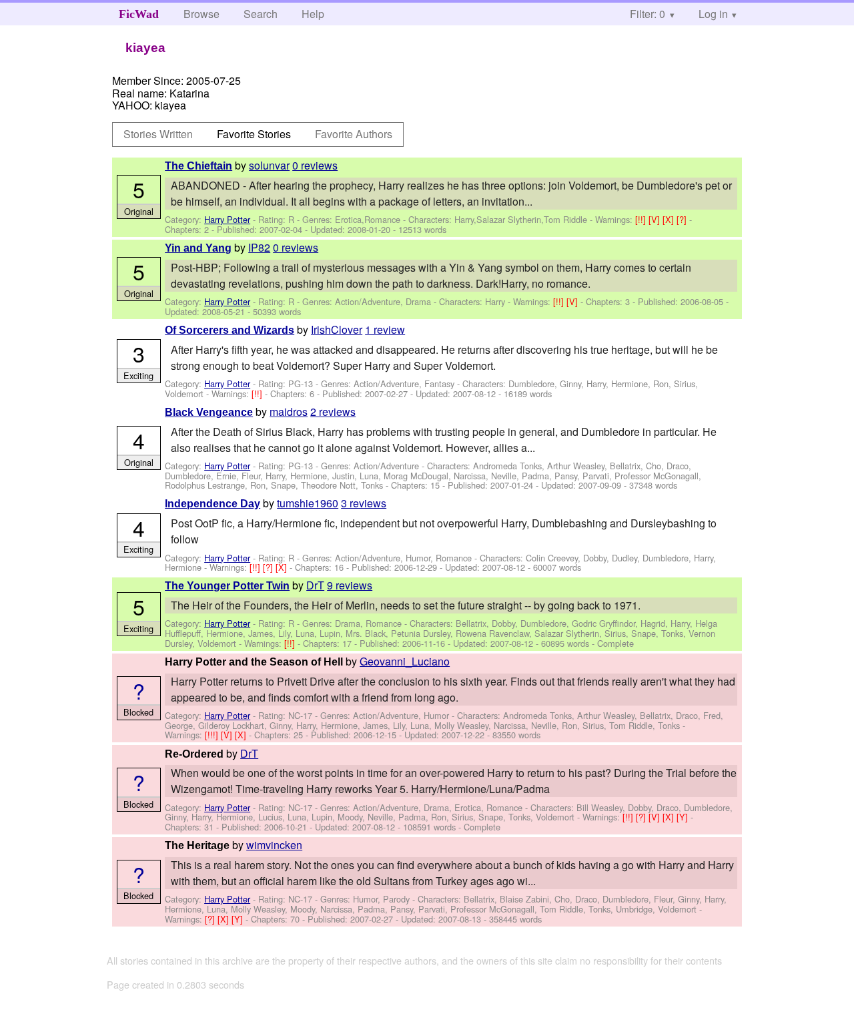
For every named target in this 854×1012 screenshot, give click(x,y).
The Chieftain (198, 166)
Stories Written (158, 134)
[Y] (684, 816)
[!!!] (213, 734)
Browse (201, 13)
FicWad (139, 14)
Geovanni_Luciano (405, 661)
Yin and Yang (198, 248)
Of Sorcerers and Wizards (229, 330)
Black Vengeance (209, 412)
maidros (289, 411)
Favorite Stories (254, 134)
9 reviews (349, 585)
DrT (315, 585)
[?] (683, 219)
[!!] (642, 219)
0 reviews (315, 165)
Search (261, 13)
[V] (656, 219)
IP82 (259, 247)
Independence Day (212, 503)
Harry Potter (227, 219)
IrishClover (336, 329)
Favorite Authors (353, 134)
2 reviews (333, 411)
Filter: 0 (647, 13)
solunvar (269, 165)
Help (313, 13)
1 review (385, 329)
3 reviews (363, 503)
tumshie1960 (307, 503)
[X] (670, 219)
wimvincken (274, 844)
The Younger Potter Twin (227, 585)
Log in (713, 13)
